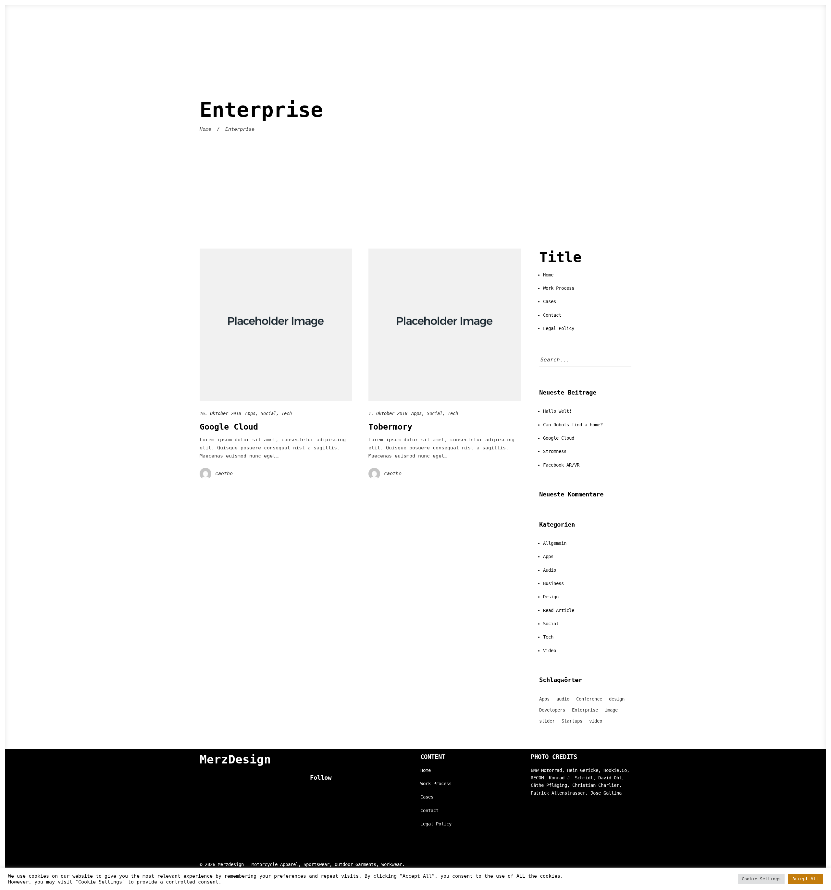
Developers (552, 710)
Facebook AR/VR (561, 465)
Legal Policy (558, 328)
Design (551, 596)
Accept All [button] (805, 878)
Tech (286, 413)
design (617, 698)
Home (205, 129)
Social (268, 413)
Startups (572, 721)
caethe (224, 473)
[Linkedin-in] (324, 792)
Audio (549, 570)
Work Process (558, 288)
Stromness (554, 451)
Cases (549, 301)
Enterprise (585, 710)
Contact (552, 315)
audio (562, 698)
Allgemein (554, 543)
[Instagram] (311, 792)
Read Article (558, 610)
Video (549, 650)
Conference (589, 698)
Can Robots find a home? (573, 424)
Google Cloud (229, 427)
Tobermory (390, 427)
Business (553, 583)
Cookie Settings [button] (761, 878)
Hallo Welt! (557, 411)
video (595, 721)
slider (547, 721)
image (611, 710)
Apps (250, 413)
